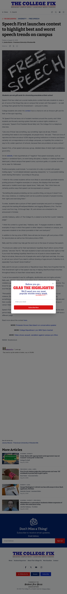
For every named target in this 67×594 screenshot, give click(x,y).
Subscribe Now (33, 307)
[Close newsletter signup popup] (52, 283)
